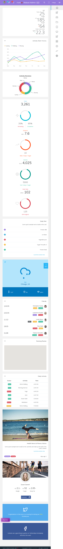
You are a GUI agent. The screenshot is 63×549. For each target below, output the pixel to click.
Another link (41, 255)
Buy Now (5, 520)
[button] (44, 425)
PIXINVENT (35, 548)
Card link (36, 255)
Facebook (24, 497)
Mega (54, 2)
